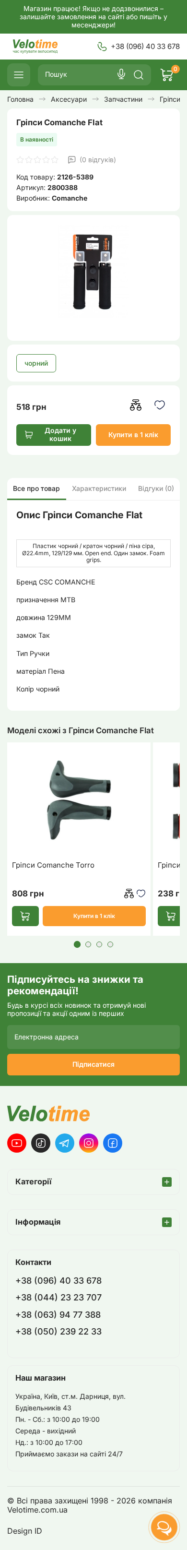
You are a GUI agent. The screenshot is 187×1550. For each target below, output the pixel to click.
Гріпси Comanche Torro (53, 865)
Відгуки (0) (156, 488)
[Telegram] (64, 1143)
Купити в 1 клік (133, 434)
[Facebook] (112, 1143)
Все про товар (36, 488)
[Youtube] (16, 1143)
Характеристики (99, 488)
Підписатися (93, 1064)
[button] (76, 944)
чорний (36, 363)
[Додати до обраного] (160, 405)
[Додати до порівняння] (136, 405)
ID (38, 1531)
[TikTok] (40, 1143)
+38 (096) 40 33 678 (145, 46)
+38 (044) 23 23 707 (58, 1297)
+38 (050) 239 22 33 (58, 1331)
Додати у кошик (60, 434)
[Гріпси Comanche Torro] (79, 800)
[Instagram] (88, 1143)
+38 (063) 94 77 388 (58, 1315)
